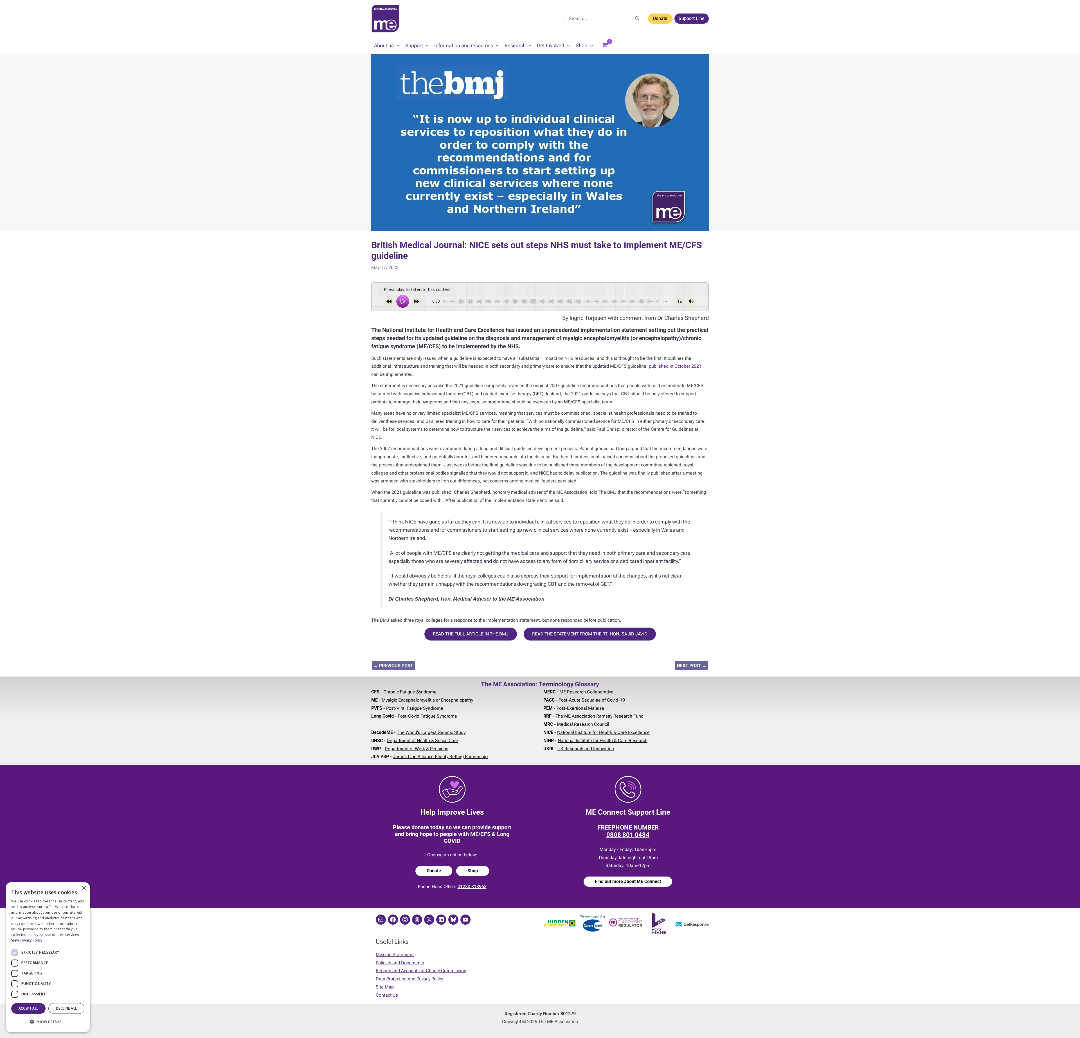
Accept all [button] (29, 1008)
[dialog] (48, 957)
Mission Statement (395, 954)
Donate (660, 18)
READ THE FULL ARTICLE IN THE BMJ (470, 634)
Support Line (692, 18)
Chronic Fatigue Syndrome (409, 692)
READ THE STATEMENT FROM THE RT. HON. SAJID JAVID (589, 634)
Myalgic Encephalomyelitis (408, 700)
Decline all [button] (66, 1008)
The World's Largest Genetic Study (431, 732)
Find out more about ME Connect (628, 881)
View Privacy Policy (26, 940)
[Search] (637, 18)
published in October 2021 (675, 366)
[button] (397, 45)
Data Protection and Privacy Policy (409, 978)
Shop (472, 870)
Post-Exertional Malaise (580, 708)
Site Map (385, 987)
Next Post (691, 665)
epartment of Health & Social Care (424, 740)
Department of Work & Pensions (416, 748)
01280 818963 (472, 886)
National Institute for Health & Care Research (602, 740)
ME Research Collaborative (586, 692)
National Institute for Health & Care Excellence (603, 732)
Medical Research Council (583, 724)
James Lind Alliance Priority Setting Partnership (440, 756)
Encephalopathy (457, 700)
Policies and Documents (400, 962)
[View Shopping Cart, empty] (605, 45)
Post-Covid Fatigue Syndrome (427, 716)
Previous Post (393, 665)
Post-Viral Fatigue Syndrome (414, 708)
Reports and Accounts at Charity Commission (421, 970)
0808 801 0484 (627, 834)
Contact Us (387, 995)
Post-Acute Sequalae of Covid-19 (592, 700)
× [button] (84, 888)
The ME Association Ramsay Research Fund (599, 716)
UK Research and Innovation (585, 748)
